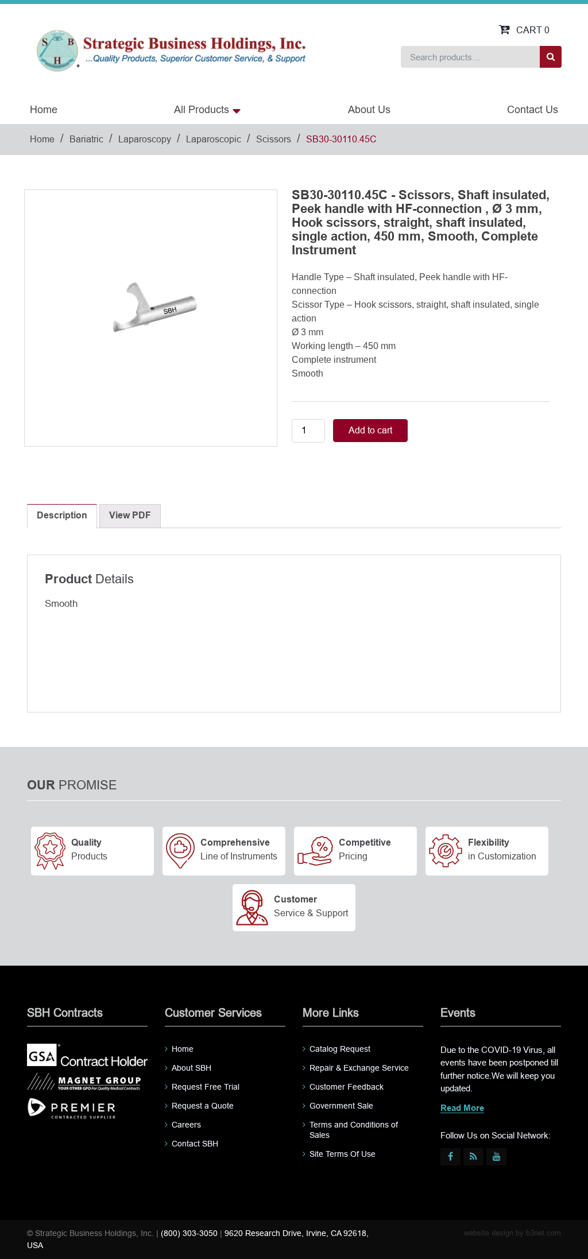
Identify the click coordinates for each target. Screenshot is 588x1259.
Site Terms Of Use (343, 1154)
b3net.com (543, 1233)
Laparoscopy (144, 139)
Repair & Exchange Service (359, 1067)
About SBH (191, 1067)
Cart (533, 30)
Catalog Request (340, 1048)
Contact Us (532, 109)
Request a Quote (203, 1105)
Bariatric (86, 139)
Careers (186, 1124)
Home (43, 109)
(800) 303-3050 (189, 1233)
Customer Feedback (347, 1086)
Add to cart (370, 430)
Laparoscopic (213, 139)
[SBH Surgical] (170, 49)
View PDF (130, 516)
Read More (462, 1109)
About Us (369, 109)
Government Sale (341, 1105)
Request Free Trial (205, 1086)
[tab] (62, 516)
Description (62, 516)
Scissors (273, 139)
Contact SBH (195, 1143)
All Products (201, 109)
